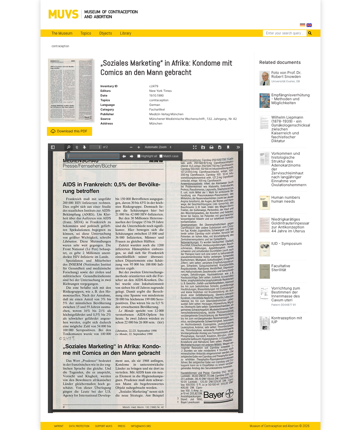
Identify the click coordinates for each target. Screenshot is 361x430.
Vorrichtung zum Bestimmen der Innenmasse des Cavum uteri (285, 294)
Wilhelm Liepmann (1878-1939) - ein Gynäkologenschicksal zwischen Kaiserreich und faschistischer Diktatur (288, 129)
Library (125, 33)
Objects (105, 33)
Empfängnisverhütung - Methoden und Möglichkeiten (288, 99)
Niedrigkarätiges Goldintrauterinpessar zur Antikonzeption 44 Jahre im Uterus (288, 225)
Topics (86, 33)
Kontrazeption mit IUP (286, 320)
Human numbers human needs (285, 199)
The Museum (62, 33)
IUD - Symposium (286, 244)
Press (121, 426)
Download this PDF (72, 131)
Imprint (58, 426)
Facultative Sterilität (280, 268)
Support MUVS (103, 426)
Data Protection (79, 426)
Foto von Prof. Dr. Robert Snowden (286, 75)
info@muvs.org (141, 426)
